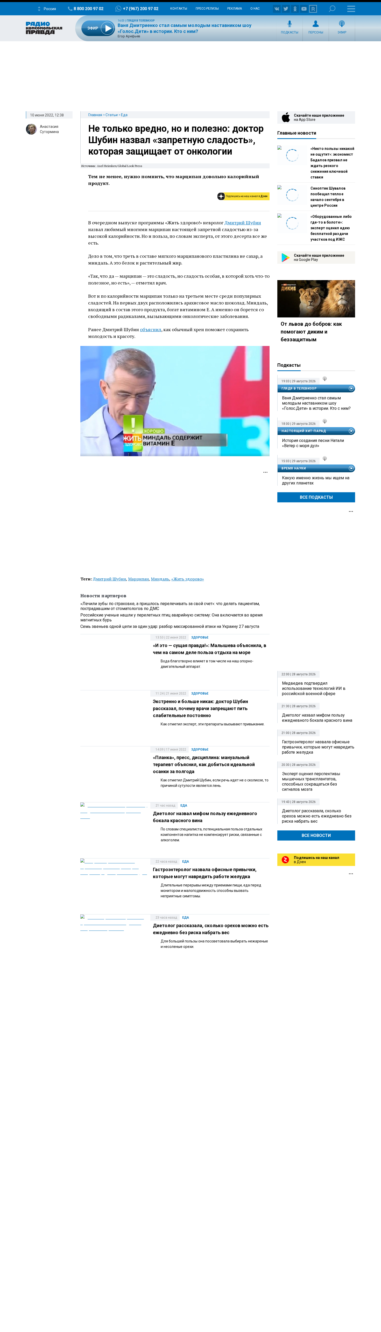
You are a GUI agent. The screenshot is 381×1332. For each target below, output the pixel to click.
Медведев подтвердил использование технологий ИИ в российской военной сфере (313, 688)
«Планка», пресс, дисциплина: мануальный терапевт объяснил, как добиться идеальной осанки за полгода (204, 764)
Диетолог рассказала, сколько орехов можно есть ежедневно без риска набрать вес (316, 816)
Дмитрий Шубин (242, 222)
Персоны (315, 32)
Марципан (138, 579)
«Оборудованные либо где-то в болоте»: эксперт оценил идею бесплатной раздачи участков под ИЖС (331, 227)
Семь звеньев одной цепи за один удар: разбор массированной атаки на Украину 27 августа (169, 626)
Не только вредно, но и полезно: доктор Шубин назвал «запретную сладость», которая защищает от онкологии (176, 140)
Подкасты (289, 32)
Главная (95, 115)
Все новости (316, 835)
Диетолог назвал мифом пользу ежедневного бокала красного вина (317, 718)
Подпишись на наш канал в (246, 196)
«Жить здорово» (187, 579)
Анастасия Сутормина (49, 129)
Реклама (234, 8)
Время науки (293, 468)
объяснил (150, 329)
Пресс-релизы (207, 8)
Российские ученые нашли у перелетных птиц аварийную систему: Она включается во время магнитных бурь (171, 617)
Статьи (111, 115)
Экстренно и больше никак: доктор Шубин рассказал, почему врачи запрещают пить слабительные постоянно (200, 708)
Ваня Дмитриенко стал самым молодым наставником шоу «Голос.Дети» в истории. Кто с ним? (316, 403)
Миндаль (160, 579)
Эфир (341, 32)
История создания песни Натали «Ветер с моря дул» (313, 443)
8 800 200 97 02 (88, 8)
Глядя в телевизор (141, 20)
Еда (124, 115)
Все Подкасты (316, 497)
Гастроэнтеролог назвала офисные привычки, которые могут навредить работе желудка (318, 747)
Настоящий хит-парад (303, 431)
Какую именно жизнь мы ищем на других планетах (315, 480)
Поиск (332, 8)
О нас (255, 8)
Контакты (178, 8)
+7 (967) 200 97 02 (140, 8)
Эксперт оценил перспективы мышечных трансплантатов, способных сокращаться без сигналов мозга (311, 781)
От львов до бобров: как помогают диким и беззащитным (311, 332)
